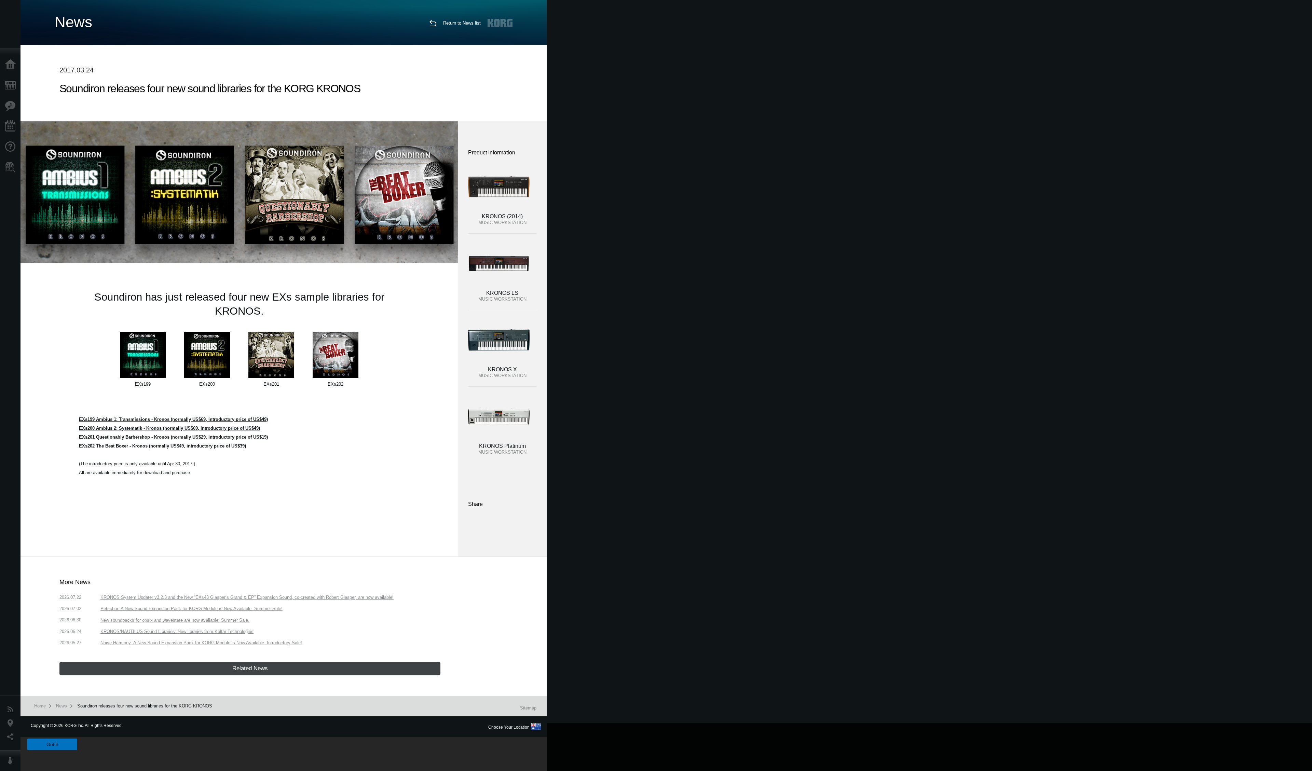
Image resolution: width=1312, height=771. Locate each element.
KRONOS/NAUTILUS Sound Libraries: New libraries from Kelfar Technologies (177, 631)
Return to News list (462, 23)
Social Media (12, 737)
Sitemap (528, 708)
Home (12, 65)
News (12, 709)
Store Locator (12, 167)
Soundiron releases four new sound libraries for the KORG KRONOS (144, 705)
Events (12, 126)
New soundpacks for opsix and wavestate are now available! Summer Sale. (174, 620)
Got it (52, 744)
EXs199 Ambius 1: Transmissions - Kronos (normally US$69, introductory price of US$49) (173, 419)
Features (12, 106)
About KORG (12, 761)
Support (12, 147)
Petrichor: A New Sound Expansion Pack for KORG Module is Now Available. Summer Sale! (191, 608)
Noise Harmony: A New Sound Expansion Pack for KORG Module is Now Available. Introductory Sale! (201, 642)
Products (12, 85)
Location (12, 723)
